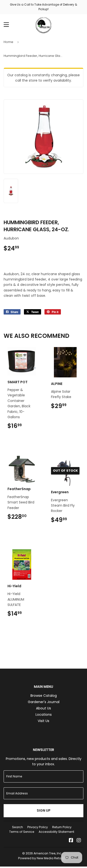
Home (8, 42)
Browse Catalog (43, 695)
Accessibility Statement (56, 832)
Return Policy (62, 827)
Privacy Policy (37, 827)
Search (17, 827)
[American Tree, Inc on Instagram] (79, 840)
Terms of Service (21, 832)
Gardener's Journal (43, 701)
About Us (43, 708)
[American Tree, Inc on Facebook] (71, 840)
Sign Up (44, 810)
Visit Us (43, 720)
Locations (44, 714)
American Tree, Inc (47, 853)
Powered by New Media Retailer (41, 858)
